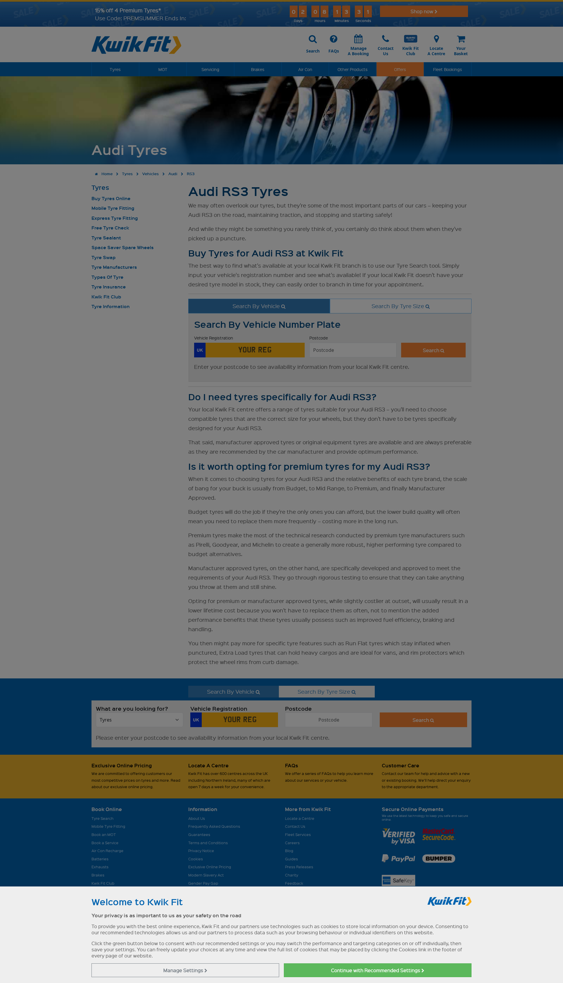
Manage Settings (183, 970)
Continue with (376, 970)
